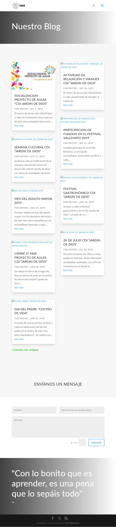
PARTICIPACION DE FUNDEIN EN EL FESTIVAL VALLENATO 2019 (82, 134)
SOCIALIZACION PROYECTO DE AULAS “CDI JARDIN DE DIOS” (30, 99)
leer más (19, 125)
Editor (24, 108)
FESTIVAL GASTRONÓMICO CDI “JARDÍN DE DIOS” (79, 192)
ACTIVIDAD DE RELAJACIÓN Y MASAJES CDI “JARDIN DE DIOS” (81, 79)
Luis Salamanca (71, 523)
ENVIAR (96, 442)
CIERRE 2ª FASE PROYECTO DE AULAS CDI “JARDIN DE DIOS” (30, 257)
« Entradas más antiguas (25, 350)
